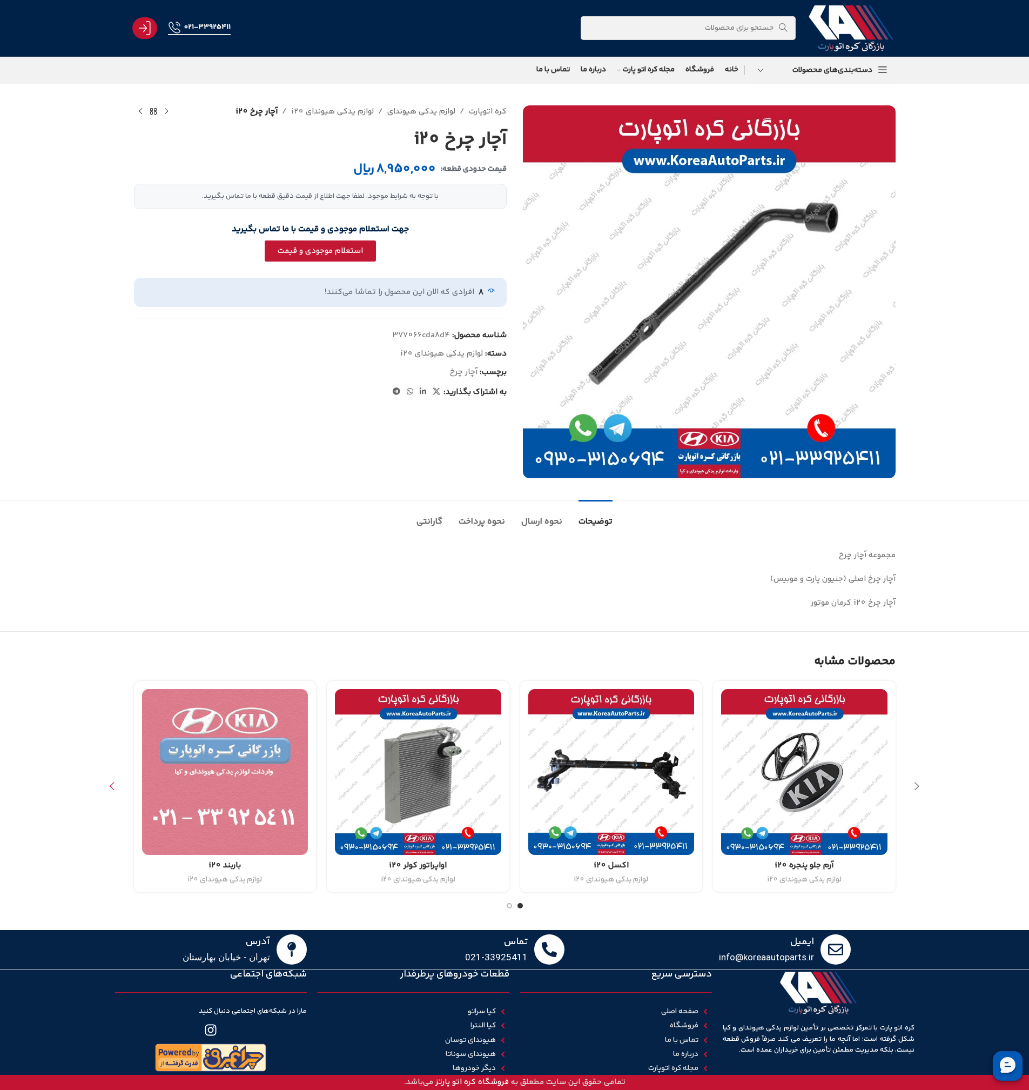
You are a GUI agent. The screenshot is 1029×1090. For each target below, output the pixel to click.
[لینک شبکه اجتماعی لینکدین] (422, 392)
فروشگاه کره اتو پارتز (472, 1082)
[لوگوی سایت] (850, 28)
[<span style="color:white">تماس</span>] (549, 949)
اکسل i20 (611, 865)
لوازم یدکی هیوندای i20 (332, 111)
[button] (917, 786)
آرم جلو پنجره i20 (804, 865)
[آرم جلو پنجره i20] (804, 772)
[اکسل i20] (611, 772)
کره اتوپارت (488, 111)
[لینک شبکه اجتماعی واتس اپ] (409, 392)
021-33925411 (207, 27)
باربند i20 (225, 865)
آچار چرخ (463, 372)
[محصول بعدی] (140, 111)
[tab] (596, 516)
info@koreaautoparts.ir (766, 957)
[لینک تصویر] (210, 1057)
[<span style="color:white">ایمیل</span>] (835, 949)
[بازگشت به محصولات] (153, 111)
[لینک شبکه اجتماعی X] (436, 392)
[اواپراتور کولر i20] (418, 772)
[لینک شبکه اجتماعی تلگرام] (396, 392)
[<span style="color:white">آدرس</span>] (292, 949)
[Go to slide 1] (520, 905)
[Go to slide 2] (509, 905)
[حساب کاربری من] (144, 28)
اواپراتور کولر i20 (418, 865)
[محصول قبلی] (166, 111)
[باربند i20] (225, 772)
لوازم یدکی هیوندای (421, 111)
